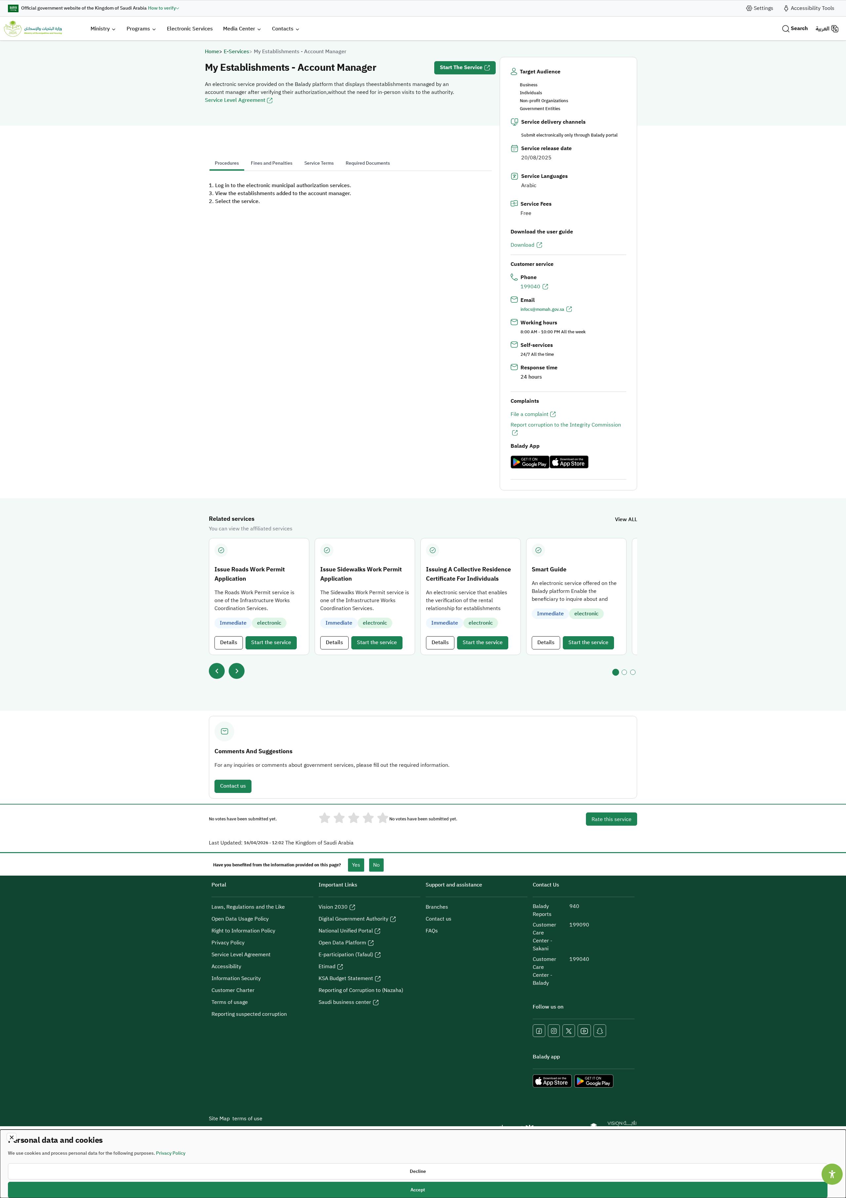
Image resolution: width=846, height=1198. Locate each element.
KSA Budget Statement (346, 978)
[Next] (237, 671)
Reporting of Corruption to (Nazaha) (361, 990)
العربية (822, 29)
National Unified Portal (346, 931)
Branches (437, 907)
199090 (579, 925)
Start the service (461, 67)
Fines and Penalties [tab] (271, 163)
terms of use (247, 1119)
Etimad (327, 967)
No (376, 865)
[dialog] (423, 1164)
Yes (356, 865)
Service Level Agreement (235, 100)
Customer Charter (233, 990)
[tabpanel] (350, 193)
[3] (633, 672)
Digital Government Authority (353, 919)
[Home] (33, 29)
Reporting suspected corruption (249, 1014)
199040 (530, 287)
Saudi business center (345, 1002)
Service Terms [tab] (319, 163)
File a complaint (530, 414)
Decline (418, 1171)
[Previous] (217, 671)
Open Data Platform (342, 943)
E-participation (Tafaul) (346, 955)
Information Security (236, 978)
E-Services (236, 52)
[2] (624, 672)
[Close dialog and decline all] (12, 1137)
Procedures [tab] (227, 163)
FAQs (432, 931)
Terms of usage (230, 1002)
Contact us (233, 786)
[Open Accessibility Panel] (832, 1174)
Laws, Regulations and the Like (248, 907)
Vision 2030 (333, 907)
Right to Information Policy (243, 931)
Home (212, 52)
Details (228, 642)
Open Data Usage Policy (240, 919)
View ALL (626, 519)
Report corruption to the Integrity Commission (566, 425)
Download (522, 245)
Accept (417, 1189)
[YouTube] (584, 1031)
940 (574, 906)
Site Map (219, 1119)
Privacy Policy (228, 943)
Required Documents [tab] (368, 163)
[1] (616, 672)
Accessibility (226, 967)
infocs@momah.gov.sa (542, 309)
